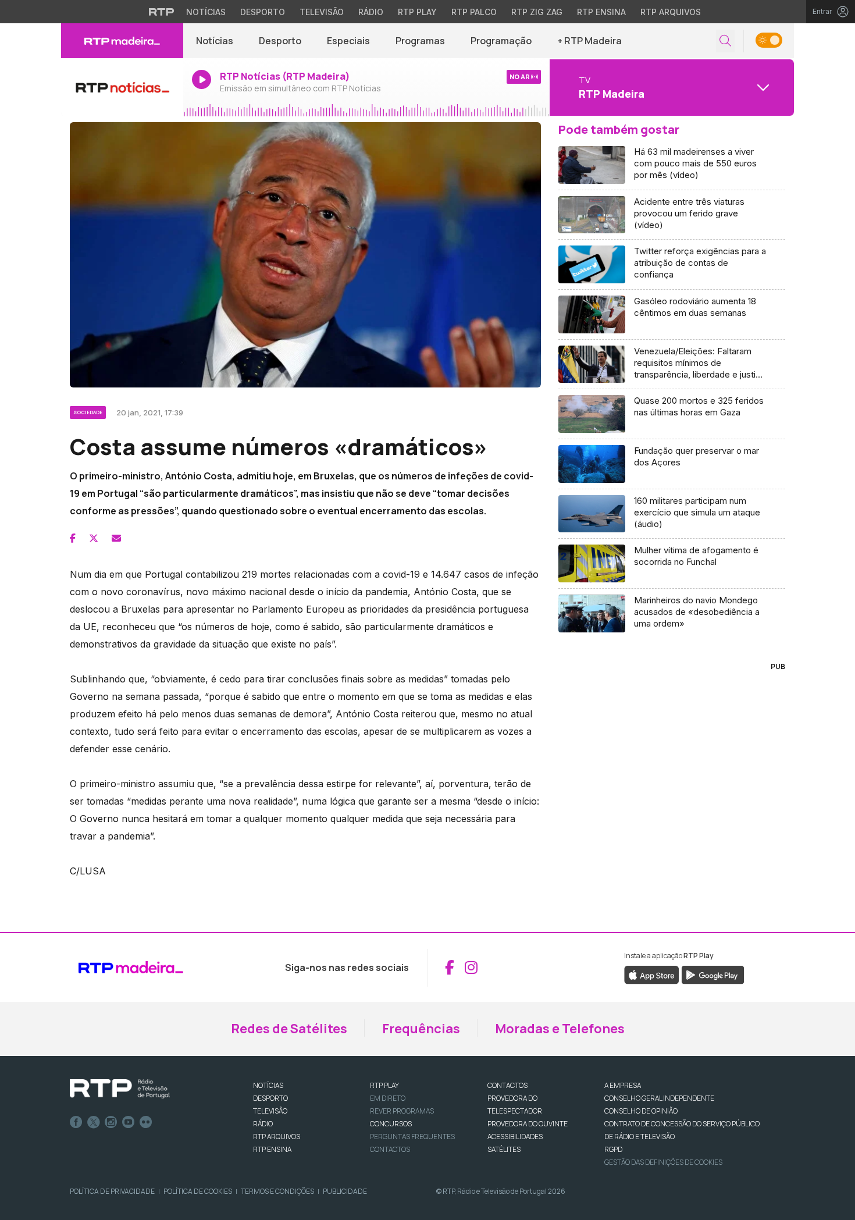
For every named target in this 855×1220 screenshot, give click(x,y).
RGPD (613, 1149)
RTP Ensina (601, 12)
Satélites (504, 1149)
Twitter (93, 1122)
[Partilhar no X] (93, 538)
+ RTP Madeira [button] (589, 40)
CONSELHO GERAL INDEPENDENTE (659, 1098)
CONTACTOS (507, 1085)
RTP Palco (474, 12)
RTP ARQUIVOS (276, 1136)
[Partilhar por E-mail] (116, 538)
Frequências (421, 1028)
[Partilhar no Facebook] (73, 538)
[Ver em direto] (122, 87)
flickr (146, 1122)
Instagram (111, 1122)
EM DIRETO (387, 1098)
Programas (420, 40)
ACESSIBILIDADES (515, 1136)
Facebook (76, 1122)
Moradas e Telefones (560, 1028)
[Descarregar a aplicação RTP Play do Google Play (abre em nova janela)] (712, 974)
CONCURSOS (391, 1124)
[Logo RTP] (120, 1089)
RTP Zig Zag (536, 12)
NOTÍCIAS (268, 1085)
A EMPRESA (622, 1085)
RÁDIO (263, 1124)
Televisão (322, 12)
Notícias (206, 12)
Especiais (348, 40)
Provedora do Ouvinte (527, 1124)
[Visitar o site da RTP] (161, 11)
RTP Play (417, 12)
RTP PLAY (384, 1085)
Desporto (262, 12)
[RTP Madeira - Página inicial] (122, 40)
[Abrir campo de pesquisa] (725, 41)
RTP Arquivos (670, 12)
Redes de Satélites (289, 1028)
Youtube (128, 1122)
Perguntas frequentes (412, 1136)
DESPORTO (270, 1098)
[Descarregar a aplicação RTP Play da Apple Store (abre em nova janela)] (651, 974)
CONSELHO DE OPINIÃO (641, 1111)
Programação (501, 40)
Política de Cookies (197, 1191)
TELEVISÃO (270, 1111)
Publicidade (345, 1191)
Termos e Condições (277, 1191)
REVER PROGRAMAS (402, 1111)
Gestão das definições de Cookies (663, 1162)
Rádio (370, 12)
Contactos (390, 1149)
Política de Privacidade (112, 1191)
